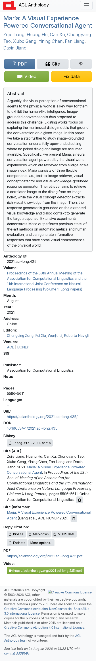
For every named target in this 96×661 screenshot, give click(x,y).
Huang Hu (37, 34)
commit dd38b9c (17, 653)
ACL (10, 347)
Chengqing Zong (20, 335)
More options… (41, 543)
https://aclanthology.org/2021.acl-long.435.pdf (45, 556)
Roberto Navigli (76, 335)
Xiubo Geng (24, 41)
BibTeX (18, 534)
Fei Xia (40, 335)
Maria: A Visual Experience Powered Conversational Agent (47, 21)
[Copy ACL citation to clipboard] (79, 499)
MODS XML (66, 534)
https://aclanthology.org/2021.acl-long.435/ (42, 416)
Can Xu (57, 34)
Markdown (41, 534)
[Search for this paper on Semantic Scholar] (81, 64)
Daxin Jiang (15, 48)
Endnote (19, 543)
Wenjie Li (55, 335)
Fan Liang (75, 41)
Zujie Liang (14, 34)
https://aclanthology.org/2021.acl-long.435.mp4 (47, 570)
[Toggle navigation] (86, 5)
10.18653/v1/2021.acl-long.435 (32, 428)
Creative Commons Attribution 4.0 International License (44, 627)
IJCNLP (23, 347)
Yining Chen (51, 41)
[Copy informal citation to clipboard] (74, 518)
